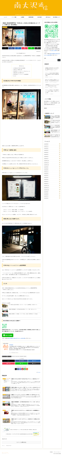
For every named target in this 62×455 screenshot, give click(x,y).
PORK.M (14, 356)
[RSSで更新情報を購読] (17, 352)
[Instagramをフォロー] (13, 352)
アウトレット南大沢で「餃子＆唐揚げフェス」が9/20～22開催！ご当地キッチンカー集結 (52, 91)
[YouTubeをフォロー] (14, 352)
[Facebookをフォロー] (11, 352)
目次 (20, 65)
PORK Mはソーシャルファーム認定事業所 (21, 74)
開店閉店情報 (5, 356)
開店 (25, 356)
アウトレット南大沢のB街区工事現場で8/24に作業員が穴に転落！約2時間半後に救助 (52, 74)
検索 (45, 58)
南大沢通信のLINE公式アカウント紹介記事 (16, 338)
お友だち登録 (53, 50)
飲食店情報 (9, 356)
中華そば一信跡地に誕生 (18, 69)
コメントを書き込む (21, 442)
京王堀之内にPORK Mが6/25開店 (19, 68)
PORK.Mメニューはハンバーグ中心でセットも (22, 71)
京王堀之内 (18, 356)
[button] (38, 48)
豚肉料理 (22, 356)
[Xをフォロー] (10, 352)
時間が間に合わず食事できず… (19, 72)
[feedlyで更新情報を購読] (16, 352)
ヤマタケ (11, 344)
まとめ (15, 75)
